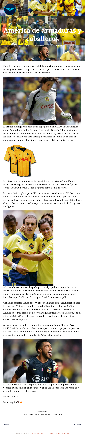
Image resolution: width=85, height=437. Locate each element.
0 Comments (60, 45)
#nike (52, 414)
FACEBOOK (35, 433)
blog (47, 411)
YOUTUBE (65, 433)
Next (7, 424)
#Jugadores (45, 414)
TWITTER (44, 433)
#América (31, 414)
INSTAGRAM (55, 433)
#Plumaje (58, 414)
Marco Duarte (38, 45)
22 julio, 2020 (24, 45)
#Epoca (38, 414)
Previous (76, 424)
